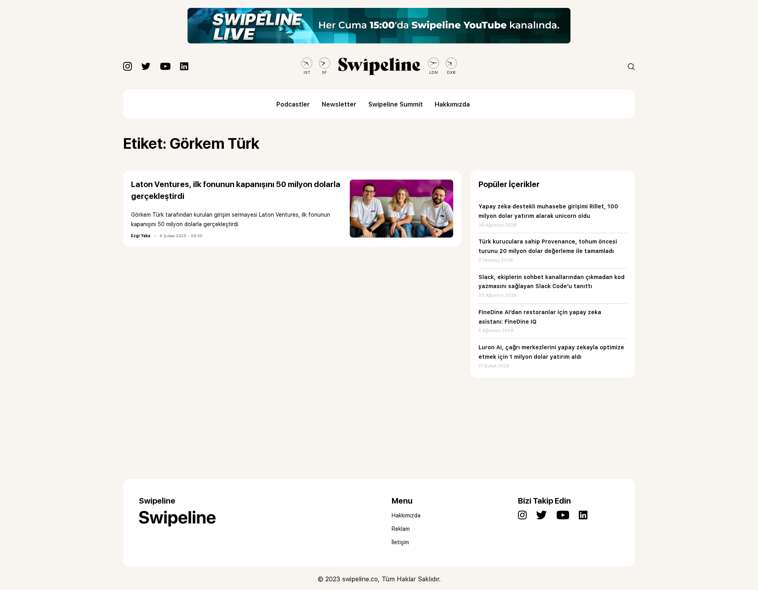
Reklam (401, 529)
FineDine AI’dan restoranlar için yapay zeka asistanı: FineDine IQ (539, 317)
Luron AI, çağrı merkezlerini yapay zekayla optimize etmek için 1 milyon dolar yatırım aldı (551, 352)
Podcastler (293, 104)
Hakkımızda (452, 104)
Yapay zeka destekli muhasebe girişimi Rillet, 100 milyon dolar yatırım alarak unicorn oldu (548, 211)
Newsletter (339, 104)
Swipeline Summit (395, 104)
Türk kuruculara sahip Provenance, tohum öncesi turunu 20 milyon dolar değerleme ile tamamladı (547, 246)
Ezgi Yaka (140, 235)
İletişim (400, 542)
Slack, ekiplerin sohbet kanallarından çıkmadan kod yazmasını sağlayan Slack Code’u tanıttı (551, 282)
